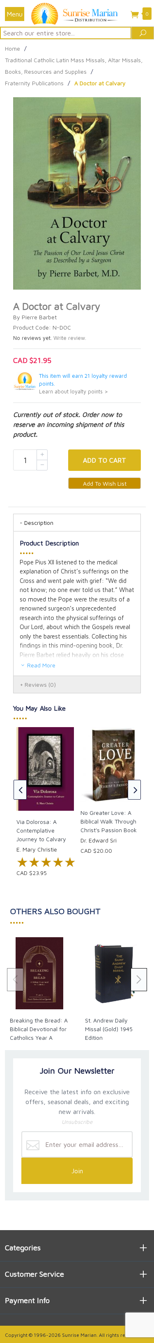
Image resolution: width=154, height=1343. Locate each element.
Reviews (40, 684)
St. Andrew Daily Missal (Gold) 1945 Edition (109, 1029)
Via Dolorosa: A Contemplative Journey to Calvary (41, 830)
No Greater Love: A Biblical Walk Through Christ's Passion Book (108, 821)
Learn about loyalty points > (73, 391)
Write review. (69, 338)
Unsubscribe (77, 1121)
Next (134, 790)
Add (104, 460)
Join (77, 1171)
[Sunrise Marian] (77, 13)
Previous (20, 790)
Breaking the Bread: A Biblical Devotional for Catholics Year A (39, 1029)
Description (38, 522)
